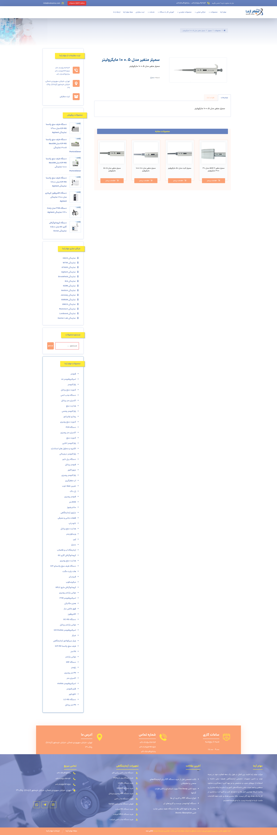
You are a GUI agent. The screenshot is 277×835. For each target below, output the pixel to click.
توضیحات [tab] (224, 97)
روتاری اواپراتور (69, 416)
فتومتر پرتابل (70, 464)
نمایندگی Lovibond (67, 313)
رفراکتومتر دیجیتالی (67, 454)
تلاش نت (149, 831)
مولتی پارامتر (70, 657)
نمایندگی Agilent (68, 272)
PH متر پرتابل (70, 705)
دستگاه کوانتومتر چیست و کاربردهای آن (179, 803)
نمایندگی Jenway (68, 295)
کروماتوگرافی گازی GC (67, 555)
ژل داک (73, 491)
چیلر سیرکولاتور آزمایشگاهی (64, 641)
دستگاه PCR (71, 427)
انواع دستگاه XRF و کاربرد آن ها (183, 798)
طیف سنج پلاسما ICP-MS (65, 646)
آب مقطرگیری (70, 480)
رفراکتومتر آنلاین (69, 443)
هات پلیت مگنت (69, 571)
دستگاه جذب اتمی (68, 395)
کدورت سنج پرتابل (68, 390)
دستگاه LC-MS (69, 699)
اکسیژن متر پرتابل (68, 400)
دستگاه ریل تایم (69, 459)
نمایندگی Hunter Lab (67, 318)
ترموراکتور (72, 470)
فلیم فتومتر (71, 689)
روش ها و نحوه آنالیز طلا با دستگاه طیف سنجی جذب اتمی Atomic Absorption (174, 811)
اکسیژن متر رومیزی (68, 432)
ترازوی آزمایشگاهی (68, 512)
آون (74, 539)
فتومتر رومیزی (70, 496)
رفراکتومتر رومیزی (68, 475)
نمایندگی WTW (69, 262)
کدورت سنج (71, 438)
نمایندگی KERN (69, 286)
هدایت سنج (71, 406)
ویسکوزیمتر (71, 534)
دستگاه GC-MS (69, 619)
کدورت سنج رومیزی (68, 422)
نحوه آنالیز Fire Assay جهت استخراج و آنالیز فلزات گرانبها (175, 790)
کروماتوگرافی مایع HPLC (66, 587)
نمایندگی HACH (69, 258)
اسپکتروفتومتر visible (66, 683)
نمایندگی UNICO (69, 304)
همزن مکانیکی (70, 603)
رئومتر (73, 667)
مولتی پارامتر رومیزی (67, 592)
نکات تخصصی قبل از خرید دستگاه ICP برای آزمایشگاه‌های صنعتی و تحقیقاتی (173, 781)
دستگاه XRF (71, 662)
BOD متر (72, 502)
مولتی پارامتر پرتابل (68, 625)
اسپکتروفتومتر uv (68, 379)
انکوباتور (72, 694)
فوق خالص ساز (70, 608)
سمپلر (152, 77)
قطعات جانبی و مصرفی (67, 518)
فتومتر (73, 374)
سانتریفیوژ (71, 507)
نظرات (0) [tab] (210, 97)
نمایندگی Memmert (67, 309)
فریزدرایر (72, 576)
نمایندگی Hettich (68, 290)
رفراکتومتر (72, 384)
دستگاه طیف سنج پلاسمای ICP (63, 566)
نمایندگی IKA (70, 281)
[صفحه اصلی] (224, 30)
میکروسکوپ (71, 582)
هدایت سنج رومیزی (68, 560)
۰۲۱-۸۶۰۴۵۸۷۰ (148, 752)
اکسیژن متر (71, 678)
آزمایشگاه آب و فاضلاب (66, 550)
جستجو (50, 345)
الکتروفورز (72, 614)
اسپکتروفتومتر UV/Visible (65, 630)
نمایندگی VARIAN (68, 299)
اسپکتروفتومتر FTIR (68, 598)
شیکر (74, 635)
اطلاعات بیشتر (212, 180)
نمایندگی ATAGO (69, 267)
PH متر (73, 651)
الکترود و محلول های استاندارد (63, 448)
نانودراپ (72, 523)
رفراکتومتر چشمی (69, 411)
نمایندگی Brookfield (67, 276)
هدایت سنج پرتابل (68, 528)
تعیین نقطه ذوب (69, 486)
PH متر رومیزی (70, 673)
